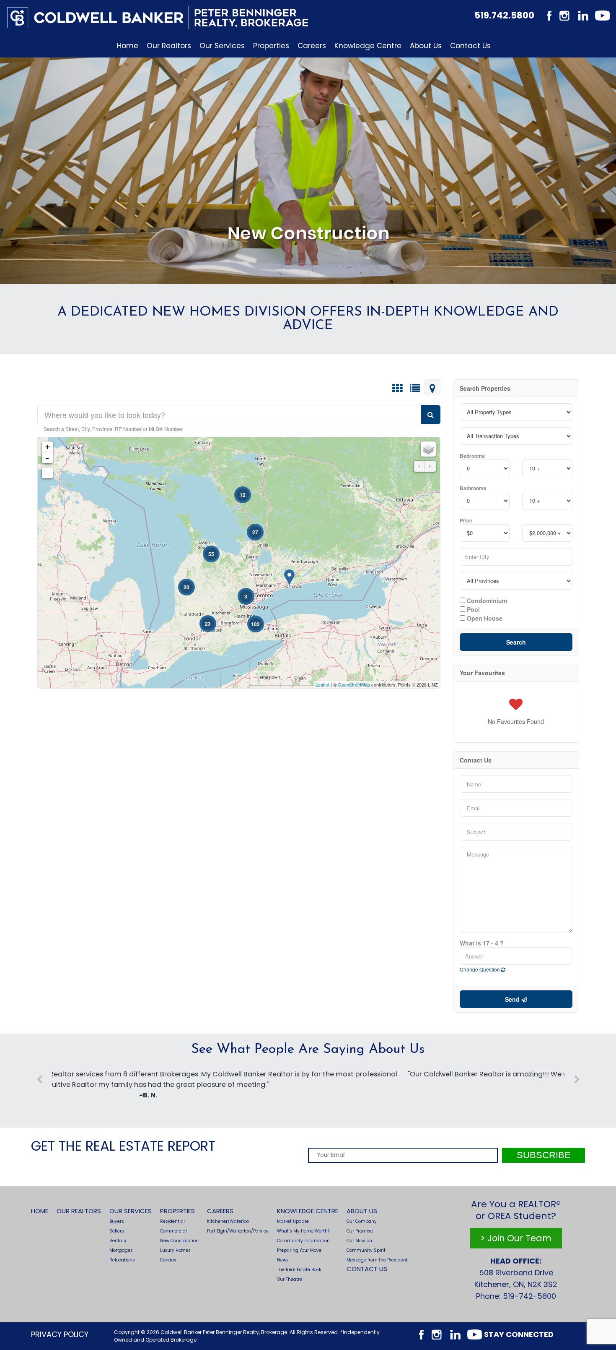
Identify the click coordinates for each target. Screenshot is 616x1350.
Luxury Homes (175, 1250)
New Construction (179, 1241)
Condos (168, 1260)
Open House (483, 617)
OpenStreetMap (354, 684)
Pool (472, 609)
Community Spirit (366, 1250)
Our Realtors (169, 46)
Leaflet (322, 684)
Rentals (117, 1241)
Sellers (116, 1231)
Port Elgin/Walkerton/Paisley (238, 1231)
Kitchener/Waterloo (228, 1221)
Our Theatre (289, 1279)
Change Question (480, 969)
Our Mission (359, 1241)
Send (513, 999)
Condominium (486, 600)
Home (127, 46)
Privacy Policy (59, 1334)
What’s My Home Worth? (303, 1231)
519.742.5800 (504, 15)
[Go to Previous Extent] (419, 466)
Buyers (116, 1221)
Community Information (303, 1241)
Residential (172, 1221)
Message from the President (377, 1260)
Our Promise (360, 1231)
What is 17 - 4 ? (482, 943)
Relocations (122, 1260)
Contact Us (470, 46)
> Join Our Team (515, 1238)
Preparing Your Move (299, 1250)
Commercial (173, 1231)
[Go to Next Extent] (430, 466)
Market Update (293, 1221)
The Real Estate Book (299, 1269)
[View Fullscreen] (47, 472)
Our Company (362, 1221)
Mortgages (121, 1250)
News (283, 1260)
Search (516, 642)
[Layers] (428, 449)
